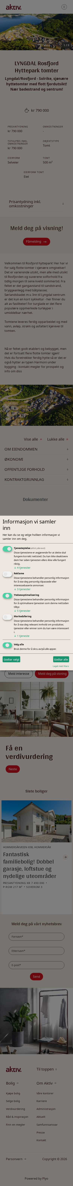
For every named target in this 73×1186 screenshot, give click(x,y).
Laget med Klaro (61, 666)
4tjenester (22, 567)
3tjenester (22, 589)
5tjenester (22, 610)
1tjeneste (21, 636)
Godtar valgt (11, 659)
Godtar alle (61, 659)
